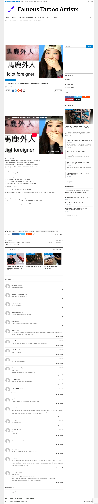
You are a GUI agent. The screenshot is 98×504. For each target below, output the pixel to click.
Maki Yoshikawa (15, 388)
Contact (26, 1)
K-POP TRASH (15, 472)
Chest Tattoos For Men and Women (22, 17)
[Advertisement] (49, 33)
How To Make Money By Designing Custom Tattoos (79, 140)
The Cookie (14, 379)
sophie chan (14, 408)
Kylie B (13, 399)
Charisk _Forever (16, 368)
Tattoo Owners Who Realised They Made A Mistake (45, 231)
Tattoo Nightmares (10, 80)
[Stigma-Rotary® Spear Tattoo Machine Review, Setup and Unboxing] (15, 259)
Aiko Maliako (14, 429)
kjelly (12, 420)
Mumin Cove (14, 359)
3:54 (12, 431)
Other (68, 79)
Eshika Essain (15, 350)
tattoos (57, 231)
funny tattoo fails (25, 231)
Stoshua (13, 321)
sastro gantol (15, 285)
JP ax (13, 458)
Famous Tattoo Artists (88, 501)
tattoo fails (32, 231)
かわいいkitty (14, 303)
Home (22, 1)
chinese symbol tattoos (13, 231)
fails (20, 231)
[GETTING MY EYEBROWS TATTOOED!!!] (52, 259)
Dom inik (13, 330)
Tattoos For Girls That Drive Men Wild (46, 17)
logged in (13, 492)
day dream (14, 449)
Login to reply (60, 289)
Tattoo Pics (70, 84)
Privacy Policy (32, 1)
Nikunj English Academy (17, 294)
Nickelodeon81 (15, 312)
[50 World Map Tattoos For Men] (34, 259)
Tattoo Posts (70, 87)
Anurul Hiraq (14, 341)
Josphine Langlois (16, 440)
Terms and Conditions (42, 1)
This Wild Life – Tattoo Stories (55, 242)
